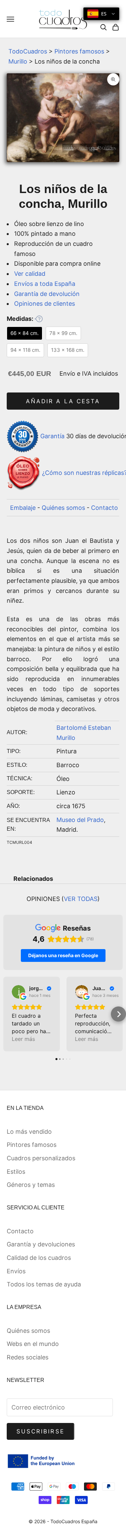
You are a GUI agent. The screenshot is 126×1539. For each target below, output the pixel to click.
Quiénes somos (63, 507)
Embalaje (23, 507)
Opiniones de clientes (44, 303)
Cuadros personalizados (41, 1158)
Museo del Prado (80, 819)
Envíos (16, 1271)
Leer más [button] (23, 1039)
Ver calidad (29, 273)
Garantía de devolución (47, 293)
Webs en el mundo (33, 1343)
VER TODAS (80, 898)
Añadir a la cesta (63, 401)
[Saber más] (39, 318)
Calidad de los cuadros (39, 1257)
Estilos (16, 1171)
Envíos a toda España (44, 283)
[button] (7, 1014)
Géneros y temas (31, 1184)
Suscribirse (40, 1431)
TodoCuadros (27, 51)
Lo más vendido (29, 1131)
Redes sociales (27, 1357)
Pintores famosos (79, 51)
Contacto (104, 507)
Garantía (52, 436)
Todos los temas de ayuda (44, 1284)
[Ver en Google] (18, 992)
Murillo (17, 61)
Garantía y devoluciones (41, 1244)
